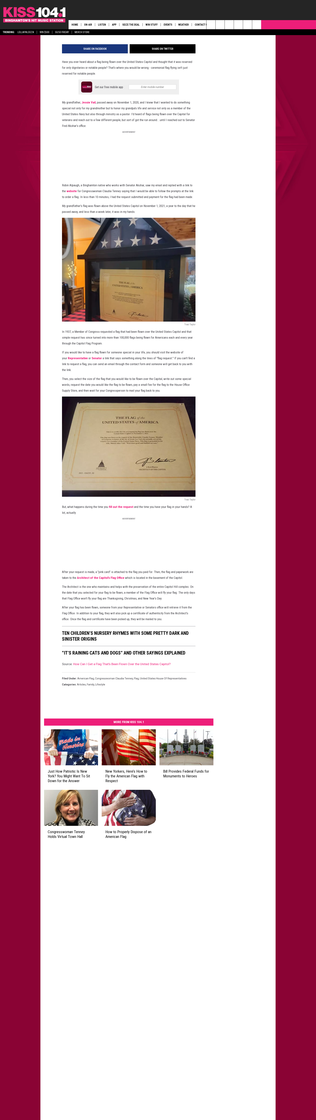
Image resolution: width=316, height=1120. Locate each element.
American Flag (85, 678)
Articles (81, 684)
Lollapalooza (26, 32)
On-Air (88, 24)
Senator (97, 358)
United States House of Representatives (163, 678)
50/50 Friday (62, 32)
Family (90, 684)
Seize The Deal (131, 24)
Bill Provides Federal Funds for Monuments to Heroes (186, 773)
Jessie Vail (89, 102)
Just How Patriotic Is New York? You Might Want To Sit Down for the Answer (69, 776)
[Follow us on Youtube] (256, 24)
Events (168, 24)
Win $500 (44, 32)
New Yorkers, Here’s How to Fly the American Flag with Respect (126, 776)
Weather (183, 24)
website (72, 191)
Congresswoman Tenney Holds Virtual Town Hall (66, 834)
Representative (78, 358)
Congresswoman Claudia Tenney (114, 678)
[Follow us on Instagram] (238, 24)
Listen (102, 24)
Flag (136, 678)
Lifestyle (100, 684)
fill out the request (120, 507)
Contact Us (202, 24)
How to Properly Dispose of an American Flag (128, 834)
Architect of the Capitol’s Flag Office (101, 578)
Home (75, 24)
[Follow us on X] (247, 24)
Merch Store (82, 32)
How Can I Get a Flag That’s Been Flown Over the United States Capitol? (122, 664)
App (114, 24)
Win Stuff (152, 24)
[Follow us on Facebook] (229, 24)
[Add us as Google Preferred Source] (220, 24)
